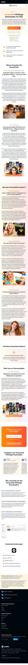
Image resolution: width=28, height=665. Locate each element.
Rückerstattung (4, 652)
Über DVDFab (3, 625)
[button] (14, 28)
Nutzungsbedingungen (5, 650)
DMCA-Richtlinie (18, 649)
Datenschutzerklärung (15, 650)
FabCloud (3, 610)
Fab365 (2, 608)
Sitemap (17, 652)
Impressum (3, 649)
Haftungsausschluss (10, 649)
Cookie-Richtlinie (11, 652)
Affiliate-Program (4, 628)
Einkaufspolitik (23, 650)
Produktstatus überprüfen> (14, 40)
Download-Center (4, 605)
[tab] (12, 12)
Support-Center (4, 615)
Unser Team (3, 626)
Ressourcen (3, 617)
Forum (2, 618)
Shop (2, 607)
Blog (2, 620)
